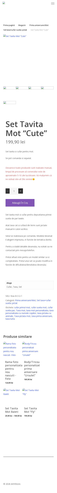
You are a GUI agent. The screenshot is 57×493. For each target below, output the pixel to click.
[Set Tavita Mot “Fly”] (30, 396)
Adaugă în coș (20, 202)
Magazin (22, 25)
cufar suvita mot (39, 307)
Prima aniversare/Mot (39, 25)
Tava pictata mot (22, 316)
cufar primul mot (22, 307)
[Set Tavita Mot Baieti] (11, 396)
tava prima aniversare (42, 316)
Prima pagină (9, 25)
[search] (35, 3)
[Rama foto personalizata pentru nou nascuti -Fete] (11, 350)
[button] (52, 3)
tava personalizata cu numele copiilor (29, 312)
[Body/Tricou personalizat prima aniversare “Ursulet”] (30, 350)
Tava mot (20, 310)
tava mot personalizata (37, 310)
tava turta (10, 318)
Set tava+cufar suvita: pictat (15, 30)
